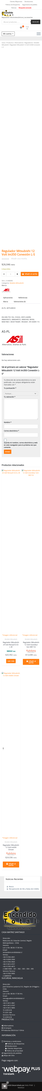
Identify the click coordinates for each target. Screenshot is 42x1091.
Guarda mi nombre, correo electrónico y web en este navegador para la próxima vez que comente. (21, 445)
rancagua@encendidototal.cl (13, 998)
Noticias (13, 8)
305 (32, 969)
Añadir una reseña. (19, 258)
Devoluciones (29, 1)
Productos (9, 43)
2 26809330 (7, 976)
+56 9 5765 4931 (9, 957)
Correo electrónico (11, 431)
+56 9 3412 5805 (9, 1008)
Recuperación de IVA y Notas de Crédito (24, 889)
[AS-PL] (6, 290)
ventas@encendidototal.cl (12, 952)
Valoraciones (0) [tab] (20, 301)
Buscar (36, 22)
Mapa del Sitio (8, 1055)
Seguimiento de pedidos (29, 5)
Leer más (11, 661)
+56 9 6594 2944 (9, 959)
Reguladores (29, 43)
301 (14, 969)
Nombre (7, 422)
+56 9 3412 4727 (9, 964)
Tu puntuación (10, 388)
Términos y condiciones (12, 1041)
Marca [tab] (5, 301)
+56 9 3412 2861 (9, 1003)
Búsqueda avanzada (25, 8)
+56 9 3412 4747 (9, 1005)
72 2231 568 (7, 1012)
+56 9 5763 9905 (9, 973)
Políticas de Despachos (13, 5)
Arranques (7, 1028)
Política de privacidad (14, 1051)
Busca (11, 886)
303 (23, 969)
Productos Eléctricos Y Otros (13, 1030)
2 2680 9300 (7, 969)
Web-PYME (29, 1085)
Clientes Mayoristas (16, 1)
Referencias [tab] (22, 298)
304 (28, 969)
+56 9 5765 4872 (9, 966)
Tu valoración (9, 397)
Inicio (3, 43)
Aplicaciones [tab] (8, 298)
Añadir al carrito (31, 274)
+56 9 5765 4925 (9, 962)
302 (19, 969)
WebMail (21, 1088)
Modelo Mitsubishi (17, 283)
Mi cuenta (7, 34)
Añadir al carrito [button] (32, 662)
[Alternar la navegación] (38, 33)
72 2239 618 (7, 1010)
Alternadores (19, 43)
